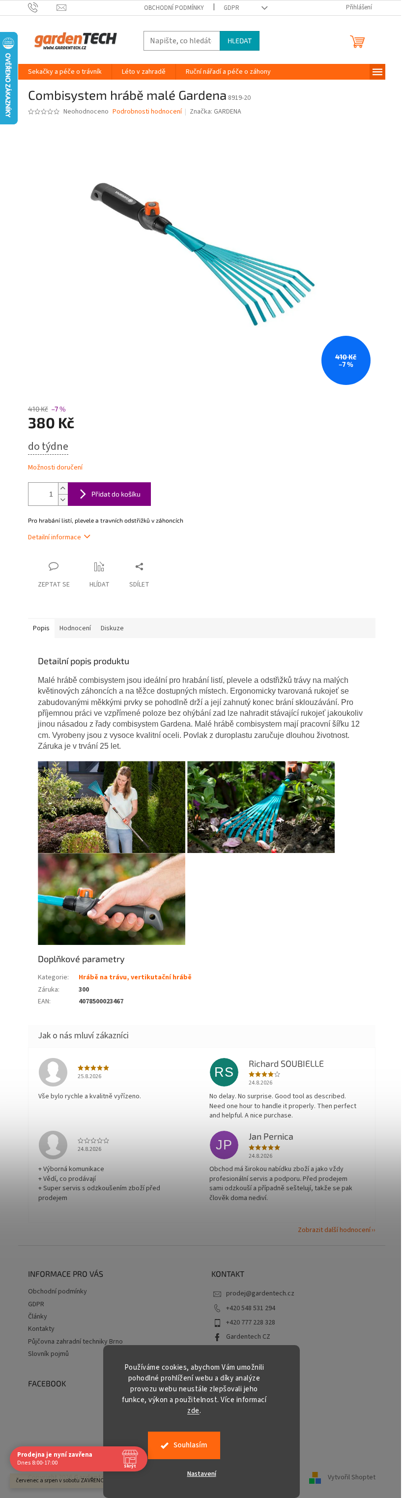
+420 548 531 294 (250, 1308)
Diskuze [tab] (112, 628)
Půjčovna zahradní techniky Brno (75, 1342)
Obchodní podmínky (174, 7)
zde (193, 1411)
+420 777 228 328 (250, 1322)
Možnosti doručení (55, 467)
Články (37, 1317)
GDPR (231, 7)
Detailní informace (54, 537)
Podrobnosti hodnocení (147, 112)
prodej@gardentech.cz (260, 1293)
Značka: (215, 112)
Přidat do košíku (116, 494)
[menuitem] (65, 72)
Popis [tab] (41, 628)
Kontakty (41, 1329)
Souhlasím (190, 1445)
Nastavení (201, 1474)
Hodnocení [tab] (75, 628)
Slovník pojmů (48, 1354)
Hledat (240, 40)
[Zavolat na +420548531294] (42, 7)
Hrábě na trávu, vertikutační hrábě (135, 977)
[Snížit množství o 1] (63, 499)
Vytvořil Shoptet (351, 1477)
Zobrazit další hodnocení (334, 1230)
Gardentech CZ (248, 1337)
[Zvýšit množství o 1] (63, 488)
